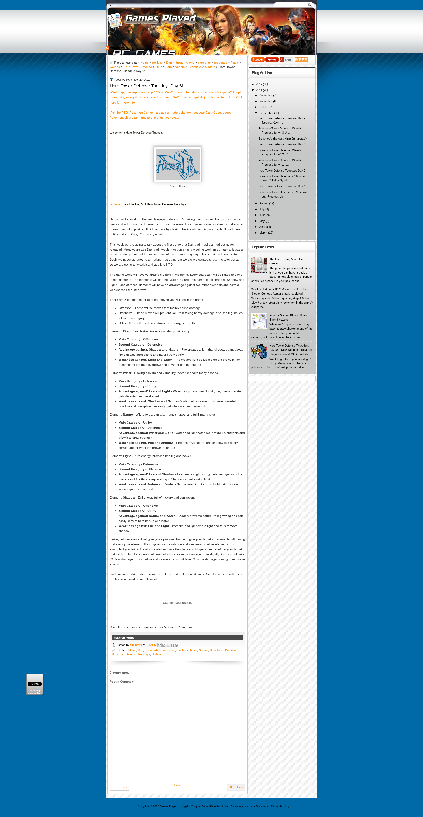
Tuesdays (195, 66)
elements (204, 62)
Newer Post (119, 787)
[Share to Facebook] (172, 645)
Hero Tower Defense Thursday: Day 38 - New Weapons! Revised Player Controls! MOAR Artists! (290, 350)
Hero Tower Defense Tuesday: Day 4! (282, 186)
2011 (259, 90)
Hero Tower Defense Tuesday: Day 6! (146, 85)
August (264, 203)
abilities (157, 62)
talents (180, 66)
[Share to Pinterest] (176, 645)
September (266, 113)
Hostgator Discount (254, 806)
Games (115, 66)
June (262, 215)
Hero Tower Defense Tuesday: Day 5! (282, 170)
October (264, 107)
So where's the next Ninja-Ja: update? (282, 138)
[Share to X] (168, 645)
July (262, 209)
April (262, 226)
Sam (168, 66)
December (266, 95)
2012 (259, 84)
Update (210, 66)
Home (113, 5)
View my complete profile (126, 54)
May (262, 221)
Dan (169, 62)
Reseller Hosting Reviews (225, 806)
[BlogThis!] (163, 645)
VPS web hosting (279, 806)
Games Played (168, 806)
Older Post (236, 787)
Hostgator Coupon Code (193, 806)
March (263, 232)
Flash (234, 62)
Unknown (117, 47)
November (266, 101)
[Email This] (159, 645)
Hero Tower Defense (137, 66)
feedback (220, 62)
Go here (115, 204)
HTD (159, 66)
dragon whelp (184, 62)
